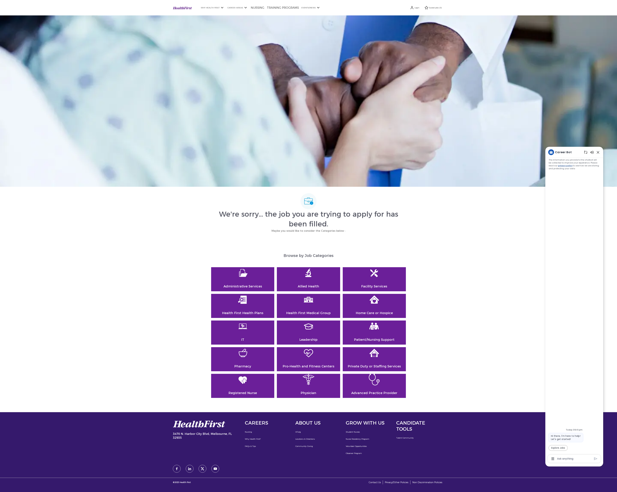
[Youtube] (215, 469)
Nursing (248, 432)
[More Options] (553, 459)
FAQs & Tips (250, 446)
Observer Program (354, 453)
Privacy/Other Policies (396, 482)
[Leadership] (308, 333)
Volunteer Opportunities (356, 446)
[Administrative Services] (242, 279)
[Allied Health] (308, 279)
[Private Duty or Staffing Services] (374, 359)
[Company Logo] (182, 7)
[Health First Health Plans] (242, 306)
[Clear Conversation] (585, 152)
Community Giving (304, 446)
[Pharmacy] (242, 359)
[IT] (242, 333)
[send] (596, 459)
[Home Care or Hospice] (374, 306)
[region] (574, 305)
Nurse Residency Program (357, 439)
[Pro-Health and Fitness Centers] (308, 359)
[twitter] (202, 469)
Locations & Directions (305, 439)
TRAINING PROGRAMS (283, 7)
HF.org (298, 432)
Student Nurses (353, 432)
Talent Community (405, 438)
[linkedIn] (189, 469)
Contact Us (375, 482)
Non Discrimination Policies (427, 482)
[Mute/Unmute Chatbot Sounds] (592, 152)
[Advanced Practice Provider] (374, 386)
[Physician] (308, 386)
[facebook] (177, 469)
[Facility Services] (374, 279)
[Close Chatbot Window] (598, 152)
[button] (414, 8)
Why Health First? (253, 439)
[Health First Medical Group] (308, 306)
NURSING (257, 7)
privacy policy (565, 165)
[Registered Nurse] (242, 386)
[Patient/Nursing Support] (374, 333)
